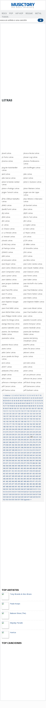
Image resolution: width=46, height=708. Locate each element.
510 (33, 489)
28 (23, 398)
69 (29, 403)
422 (4, 474)
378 (28, 463)
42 (12, 401)
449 (7, 479)
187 (39, 424)
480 (22, 484)
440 (19, 476)
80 (12, 406)
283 (16, 445)
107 (35, 408)
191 (13, 427)
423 (7, 474)
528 (10, 494)
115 (19, 411)
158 (30, 419)
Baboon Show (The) (18, 613)
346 (10, 458)
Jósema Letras (7, 161)
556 (16, 500)
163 (7, 421)
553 (7, 500)
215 (7, 432)
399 (13, 468)
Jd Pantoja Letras (8, 248)
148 (39, 416)
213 (39, 429)
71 (33, 403)
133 (33, 414)
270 (16, 442)
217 (13, 432)
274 (28, 442)
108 (38, 408)
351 (25, 458)
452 (16, 479)
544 (19, 497)
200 (39, 427)
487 (4, 487)
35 (38, 398)
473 (39, 481)
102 (20, 408)
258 (19, 440)
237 (33, 434)
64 (18, 403)
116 (22, 411)
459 (36, 479)
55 (40, 401)
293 (7, 448)
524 (36, 492)
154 (19, 419)
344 (4, 458)
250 (34, 437)
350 (22, 458)
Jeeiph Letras (7, 374)
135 (39, 414)
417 (28, 471)
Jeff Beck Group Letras (32, 382)
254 (7, 440)
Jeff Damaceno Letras (31, 386)
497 (33, 487)
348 (16, 458)
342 (36, 455)
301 (30, 448)
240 (4, 437)
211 (33, 429)
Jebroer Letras (28, 352)
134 (36, 414)
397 (7, 468)
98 (10, 408)
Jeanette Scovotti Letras (32, 320)
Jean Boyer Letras (8, 264)
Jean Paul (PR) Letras (10, 290)
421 (39, 471)
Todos (5, 17)
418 (30, 471)
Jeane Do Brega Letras (10, 320)
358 (7, 461)
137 (7, 416)
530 (16, 494)
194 (22, 427)
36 (40, 398)
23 (12, 398)
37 (42, 398)
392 (30, 466)
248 (28, 437)
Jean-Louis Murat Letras (32, 308)
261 (28, 440)
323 (19, 453)
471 (33, 481)
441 (22, 476)
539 (4, 497)
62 (14, 403)
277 (36, 442)
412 (13, 471)
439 (16, 476)
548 (30, 497)
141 (19, 416)
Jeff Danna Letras (8, 390)
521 (28, 492)
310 (19, 450)
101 (18, 408)
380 (33, 463)
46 (21, 401)
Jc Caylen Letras (29, 225)
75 (42, 403)
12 (28, 395)
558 (22, 500)
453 (19, 479)
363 (22, 461)
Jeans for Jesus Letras (31, 348)
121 (36, 411)
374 (16, 463)
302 (33, 448)
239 (39, 434)
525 (39, 492)
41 (10, 401)
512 (39, 489)
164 (10, 421)
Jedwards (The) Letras (10, 371)
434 (39, 474)
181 (22, 424)
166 (16, 421)
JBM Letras (6, 217)
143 (25, 416)
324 (22, 453)
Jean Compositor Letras (11, 272)
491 (16, 487)
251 (37, 437)
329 (36, 453)
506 (22, 489)
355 (36, 458)
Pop (11, 13)
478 (16, 484)
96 (6, 408)
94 (42, 406)
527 (7, 494)
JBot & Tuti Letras (30, 217)
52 (33, 401)
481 (25, 484)
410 (7, 471)
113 (13, 411)
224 (33, 432)
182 (25, 424)
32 (31, 398)
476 (10, 484)
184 (30, 424)
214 (4, 432)
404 (28, 468)
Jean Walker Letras (9, 298)
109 (41, 408)
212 (36, 429)
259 (22, 440)
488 (7, 487)
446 (36, 476)
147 (36, 416)
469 (28, 481)
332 (7, 455)
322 (16, 453)
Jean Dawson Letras (31, 272)
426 (16, 474)
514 (7, 492)
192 (16, 427)
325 (25, 453)
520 (25, 492)
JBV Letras (27, 221)
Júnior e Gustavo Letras (32, 182)
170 (28, 421)
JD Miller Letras (29, 244)
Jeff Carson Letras (8, 386)
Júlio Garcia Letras (9, 178)
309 (16, 450)
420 (36, 471)
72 (35, 403)
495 (28, 487)
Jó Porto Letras (7, 157)
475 (7, 484)
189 (7, 427)
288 (30, 445)
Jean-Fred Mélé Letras (10, 308)
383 (4, 466)
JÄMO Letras (7, 205)
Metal (38, 13)
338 (25, 455)
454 (22, 479)
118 (28, 411)
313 (28, 450)
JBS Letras (6, 221)
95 (4, 408)
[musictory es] (23, 5)
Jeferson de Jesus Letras (32, 378)
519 (22, 492)
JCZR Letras (27, 240)
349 (19, 458)
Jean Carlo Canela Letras (32, 264)
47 (23, 401)
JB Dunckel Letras (30, 205)
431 (30, 474)
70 (31, 403)
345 (7, 458)
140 (16, 416)
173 (36, 421)
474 (4, 484)
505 (19, 489)
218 (16, 432)
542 (13, 497)
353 (30, 458)
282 (13, 445)
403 (25, 468)
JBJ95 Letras (28, 213)
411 (10, 471)
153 (16, 419)
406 (33, 468)
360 (13, 461)
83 (18, 406)
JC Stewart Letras (8, 236)
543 (16, 497)
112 (10, 411)
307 (10, 450)
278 (39, 442)
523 (33, 492)
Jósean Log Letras (30, 157)
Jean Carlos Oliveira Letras (12, 268)
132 (30, 414)
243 (13, 437)
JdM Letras (6, 256)
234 (25, 434)
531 (19, 494)
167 (19, 421)
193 (19, 427)
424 (10, 474)
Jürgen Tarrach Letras (10, 192)
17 (38, 395)
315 (33, 450)
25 (16, 398)
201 (4, 429)
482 (28, 484)
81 (14, 406)
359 (10, 461)
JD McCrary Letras (9, 244)
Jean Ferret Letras (30, 276)
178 (13, 424)
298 (22, 448)
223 (30, 432)
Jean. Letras (27, 316)
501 (7, 489)
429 (25, 474)
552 (4, 500)
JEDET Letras (7, 367)
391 (28, 466)
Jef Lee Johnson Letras (32, 374)
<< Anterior (6, 395)
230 (13, 434)
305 (4, 450)
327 (30, 453)
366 (30, 461)
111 (7, 411)
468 (25, 481)
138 (10, 416)
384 (7, 466)
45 (18, 401)
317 (39, 450)
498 (36, 487)
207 (22, 429)
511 (36, 489)
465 (16, 481)
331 (4, 455)
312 (25, 450)
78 (8, 406)
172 (33, 421)
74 (40, 403)
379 (30, 463)
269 (13, 442)
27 (21, 398)
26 (18, 398)
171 (30, 421)
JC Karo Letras (28, 229)
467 (22, 481)
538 (39, 494)
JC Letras (5, 225)
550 (36, 497)
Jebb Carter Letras (9, 352)
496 (30, 487)
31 (29, 398)
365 (28, 461)
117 (25, 411)
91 (35, 406)
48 (25, 401)
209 (28, 429)
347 (13, 458)
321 (13, 453)
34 (35, 398)
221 (25, 432)
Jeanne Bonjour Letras (32, 324)
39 (6, 401)
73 (38, 403)
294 (10, 448)
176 (7, 424)
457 (30, 479)
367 (33, 461)
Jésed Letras (6, 153)
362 (19, 461)
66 (23, 403)
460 (39, 479)
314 (30, 450)
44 (16, 401)
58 (6, 403)
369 (39, 461)
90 (33, 406)
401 (19, 468)
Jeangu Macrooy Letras (11, 324)
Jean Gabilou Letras (9, 279)
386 (13, 466)
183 (28, 424)
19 (4, 398)
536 (33, 494)
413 (16, 471)
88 (29, 406)
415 (22, 471)
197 (30, 427)
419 (33, 471)
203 (10, 429)
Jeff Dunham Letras (30, 390)
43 (14, 401)
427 (19, 474)
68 (27, 403)
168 (22, 421)
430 (28, 474)
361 (16, 461)
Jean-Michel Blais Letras (11, 312)
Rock (4, 13)
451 (13, 479)
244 (16, 437)
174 (39, 421)
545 (22, 497)
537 (36, 494)
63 (16, 403)
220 (22, 432)
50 (29, 401)
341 (33, 455)
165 (13, 421)
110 (4, 411)
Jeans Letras (6, 348)
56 (42, 401)
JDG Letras (27, 252)
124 (7, 414)
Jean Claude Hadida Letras (33, 268)
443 (28, 476)
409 (4, 471)
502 (10, 489)
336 (19, 455)
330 (39, 453)
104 (26, 408)
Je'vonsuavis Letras (9, 260)
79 (10, 406)
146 (33, 416)
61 (12, 403)
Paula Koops (15, 603)
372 (10, 463)
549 (33, 497)
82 (16, 406)
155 (22, 419)
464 (13, 481)
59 (8, 403)
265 (39, 440)
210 (30, 429)
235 (28, 434)
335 (16, 455)
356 (39, 458)
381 (36, 463)
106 (32, 408)
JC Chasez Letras (8, 229)
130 (25, 414)
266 (4, 442)
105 (29, 408)
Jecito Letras (28, 356)
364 (25, 461)
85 (23, 406)
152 (13, 419)
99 (12, 408)
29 (25, 398)
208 (25, 429)
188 (4, 427)
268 (10, 442)
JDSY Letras (27, 256)
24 (14, 398)
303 (36, 448)
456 (28, 479)
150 (7, 419)
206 (19, 429)
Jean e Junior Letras (9, 276)
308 (13, 450)
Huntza (13, 632)
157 (28, 419)
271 (19, 442)
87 (27, 406)
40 (8, 401)
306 (7, 450)
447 (39, 476)
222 (28, 432)
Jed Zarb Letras (29, 363)
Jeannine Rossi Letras (10, 345)
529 (13, 494)
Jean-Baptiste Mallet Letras (33, 302)
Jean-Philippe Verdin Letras (12, 316)
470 (30, 481)
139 (13, 416)
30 (27, 398)
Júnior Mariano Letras (31, 188)
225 (36, 432)
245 (19, 437)
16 (36, 395)
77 (6, 406)
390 (25, 466)
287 (28, 445)
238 (36, 434)
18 (40, 395)
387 (16, 466)
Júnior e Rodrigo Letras (10, 188)
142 (22, 416)
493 (22, 487)
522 (30, 492)
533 (25, 494)
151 (10, 419)
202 (7, 429)
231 (16, 434)
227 (4, 434)
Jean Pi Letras (7, 294)
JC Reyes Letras (29, 233)
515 (10, 492)
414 (19, 471)
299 (25, 448)
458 (33, 479)
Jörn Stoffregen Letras (31, 167)
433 (36, 474)
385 (10, 466)
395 (39, 466)
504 (16, 489)
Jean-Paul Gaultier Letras (32, 312)
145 (30, 416)
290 (36, 445)
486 (39, 484)
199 (36, 427)
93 (40, 406)
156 (25, 419)
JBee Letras (27, 209)
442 (25, 476)
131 (28, 414)
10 (23, 395)
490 (13, 487)
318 (4, 453)
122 (39, 411)
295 (13, 448)
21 (8, 398)
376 (22, 463)
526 (4, 494)
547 (28, 497)
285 (22, 445)
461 (4, 481)
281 (10, 445)
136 (4, 416)
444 (30, 476)
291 (39, 445)
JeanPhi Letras (28, 345)
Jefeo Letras (6, 378)
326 (28, 453)
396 (4, 468)
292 (4, 448)
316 (36, 450)
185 (33, 424)
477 (13, 484)
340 (30, 455)
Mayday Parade (16, 623)
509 (30, 489)
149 (4, 419)
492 (19, 487)
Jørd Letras (6, 174)
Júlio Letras (27, 174)
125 (10, 414)
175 (4, 424)
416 (25, 471)
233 (22, 434)
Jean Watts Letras (30, 298)
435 (4, 476)
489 (10, 487)
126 (13, 414)
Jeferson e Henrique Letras (12, 382)
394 (36, 466)
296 (16, 448)
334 (13, 455)
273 (25, 442)
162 (4, 421)
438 (13, 476)
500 (4, 489)
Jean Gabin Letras (30, 279)
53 (35, 401)
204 (13, 429)
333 (10, 455)
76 (4, 406)
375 (19, 463)
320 (10, 453)
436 (7, 476)
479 (19, 484)
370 (4, 463)
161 (39, 419)
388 (19, 466)
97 (8, 408)
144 (28, 416)
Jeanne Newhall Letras (32, 328)
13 (30, 395)
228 (7, 434)
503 (13, 489)
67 (25, 403)
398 (10, 468)
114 (16, 411)
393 (33, 466)
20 (6, 398)
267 (7, 442)
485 (36, 484)
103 (23, 408)
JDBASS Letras (7, 252)
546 (25, 497)
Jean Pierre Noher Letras (32, 294)
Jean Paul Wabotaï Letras (33, 290)
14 (32, 395)
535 (30, 494)
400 (16, 468)
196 (28, 427)
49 (27, 401)
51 (31, 401)
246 (22, 437)
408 (39, 468)
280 (7, 445)
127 (16, 414)
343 (39, 455)
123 (4, 414)
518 (19, 492)
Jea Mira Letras (29, 260)
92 (38, 406)
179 (16, 424)
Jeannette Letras (8, 338)
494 (25, 487)
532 (22, 494)
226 (39, 432)
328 (33, 453)
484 (33, 484)
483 (30, 484)
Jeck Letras (6, 363)
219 (19, 432)
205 (16, 429)
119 (30, 411)
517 (16, 492)
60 (10, 403)
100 (15, 408)
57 (4, 403)
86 (25, 406)
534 (28, 494)
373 (13, 463)
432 (33, 474)
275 (30, 442)
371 (7, 463)
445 (33, 476)
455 (25, 479)
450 (10, 479)
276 (33, 442)
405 (30, 468)
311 (22, 450)
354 (33, 458)
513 (4, 492)
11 (25, 395)
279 (4, 445)
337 (22, 455)
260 (25, 440)
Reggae (29, 13)
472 (36, 481)
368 (36, 461)
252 (40, 437)
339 (28, 455)
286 (25, 445)
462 (7, 481)
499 (39, 487)
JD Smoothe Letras (30, 248)
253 (4, 440)
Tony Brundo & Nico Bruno (21, 594)
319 (7, 453)
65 (21, 403)
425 (13, 474)
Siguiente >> (28, 500)
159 (33, 419)
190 (10, 427)
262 (30, 440)
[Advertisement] (23, 37)
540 (7, 497)
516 (13, 492)
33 (33, 398)
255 (10, 440)
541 (10, 497)
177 (10, 424)
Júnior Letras (28, 178)
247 (25, 437)
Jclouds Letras (7, 240)
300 (28, 448)
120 (33, 411)
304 (39, 448)
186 (36, 424)
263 (33, 440)
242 (10, 437)
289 (33, 445)
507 (25, 489)
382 (39, 463)
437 (10, 476)
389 (22, 466)
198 (33, 427)
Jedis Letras (27, 367)
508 (28, 489)
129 (22, 414)
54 (38, 401)
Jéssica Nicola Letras (31, 153)
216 (10, 432)
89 (31, 406)
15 (34, 395)
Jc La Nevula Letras (9, 233)
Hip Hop (19, 13)
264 (36, 440)
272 (22, 442)
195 (25, 427)
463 (10, 481)
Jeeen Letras (28, 371)
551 (39, 497)
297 (19, 448)
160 (36, 419)
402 (22, 468)
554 (10, 500)
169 (25, 421)
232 (19, 434)
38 (4, 401)
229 (10, 434)
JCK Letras (27, 236)
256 (13, 440)
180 (19, 424)
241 (7, 437)
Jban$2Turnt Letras (9, 209)
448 (4, 479)
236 (30, 434)
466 (19, 481)
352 (28, 458)
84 (21, 406)
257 (16, 440)
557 (19, 500)
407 (36, 468)
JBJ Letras (5, 213)
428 (22, 474)
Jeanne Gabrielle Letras (10, 328)
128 (19, 414)
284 (19, 445)
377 (25, 463)
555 (13, 500)
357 (4, 461)
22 (10, 398)
